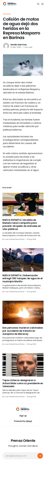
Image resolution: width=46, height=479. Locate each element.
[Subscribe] (40, 456)
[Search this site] (38, 4)
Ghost (29, 421)
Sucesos (7, 14)
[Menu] (42, 4)
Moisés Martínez (19, 44)
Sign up (23, 415)
